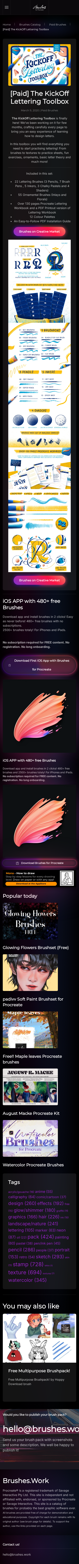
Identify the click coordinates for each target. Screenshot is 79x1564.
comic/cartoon (51, 1197)
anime (44, 1191)
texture (25, 1272)
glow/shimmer (34, 1210)
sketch (50, 1256)
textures (48, 1273)
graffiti (62, 1210)
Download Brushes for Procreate (42, 863)
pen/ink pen (47, 1243)
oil (22, 1237)
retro (27, 1257)
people (45, 1250)
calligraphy (21, 1197)
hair (49, 1216)
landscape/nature (33, 1223)
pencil (21, 1249)
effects (50, 1203)
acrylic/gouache (21, 1192)
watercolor (27, 1280)
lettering (21, 1230)
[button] (6, 7)
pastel (24, 1243)
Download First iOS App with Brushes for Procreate (41, 665)
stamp (28, 1264)
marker (45, 1230)
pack (41, 1237)
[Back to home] (39, 7)
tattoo (49, 1265)
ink (64, 1217)
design (22, 1203)
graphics (23, 1216)
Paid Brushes (49, 110)
